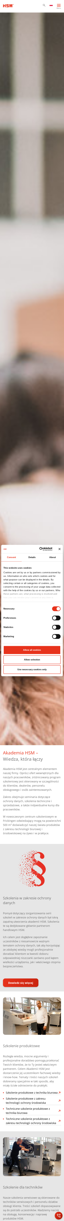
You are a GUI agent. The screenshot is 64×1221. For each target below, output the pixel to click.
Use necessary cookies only (32, 669)
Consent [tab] (11, 557)
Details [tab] (32, 557)
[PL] (51, 5)
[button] (44, 5)
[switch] (56, 618)
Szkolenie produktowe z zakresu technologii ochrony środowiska (26, 1101)
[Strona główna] (8, 5)
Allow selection (32, 659)
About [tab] (52, 557)
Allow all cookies (32, 650)
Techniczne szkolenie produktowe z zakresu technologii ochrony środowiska (31, 1121)
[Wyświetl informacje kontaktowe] (59, 1216)
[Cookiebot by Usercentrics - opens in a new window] (39, 549)
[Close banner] (59, 549)
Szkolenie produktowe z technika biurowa (32, 1092)
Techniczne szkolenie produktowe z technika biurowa (28, 1111)
